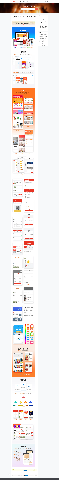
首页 (18, 1)
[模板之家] (13, 1)
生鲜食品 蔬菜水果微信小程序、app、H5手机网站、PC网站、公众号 (43, 39)
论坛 (27, 1)
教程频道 (24, 1)
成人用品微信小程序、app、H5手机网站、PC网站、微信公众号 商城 (43, 45)
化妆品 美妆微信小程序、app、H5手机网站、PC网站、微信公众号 (43, 43)
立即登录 (23, 475)
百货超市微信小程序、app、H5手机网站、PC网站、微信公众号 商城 (43, 36)
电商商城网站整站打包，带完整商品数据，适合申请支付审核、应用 (43, 34)
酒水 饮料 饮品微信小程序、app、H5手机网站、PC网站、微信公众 (43, 41)
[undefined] (45, 1)
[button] (9, 474)
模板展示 (21, 1)
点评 (35, 475)
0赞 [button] (9, 475)
